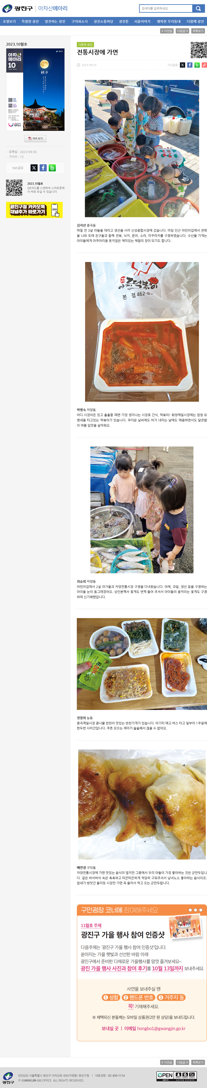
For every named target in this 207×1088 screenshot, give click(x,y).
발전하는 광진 (55, 21)
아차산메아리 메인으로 (34, 8)
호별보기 (9, 21)
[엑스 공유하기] (182, 64)
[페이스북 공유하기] (189, 64)
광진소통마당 (103, 21)
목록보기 (198, 30)
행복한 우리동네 (169, 21)
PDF (35, 138)
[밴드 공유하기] (197, 64)
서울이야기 (142, 21)
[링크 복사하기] (204, 64)
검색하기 (198, 8)
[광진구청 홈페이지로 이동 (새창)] (8, 1073)
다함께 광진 (195, 21)
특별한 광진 (30, 21)
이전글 (168, 30)
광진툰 (124, 21)
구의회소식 (80, 21)
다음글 (181, 30)
